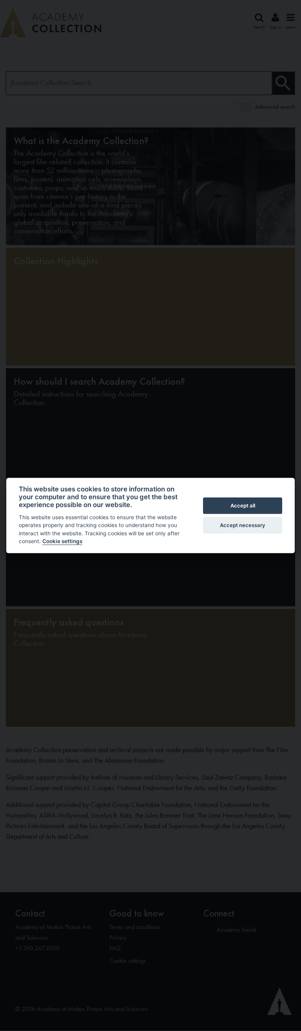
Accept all (242, 505)
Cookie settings (62, 541)
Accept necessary (242, 525)
